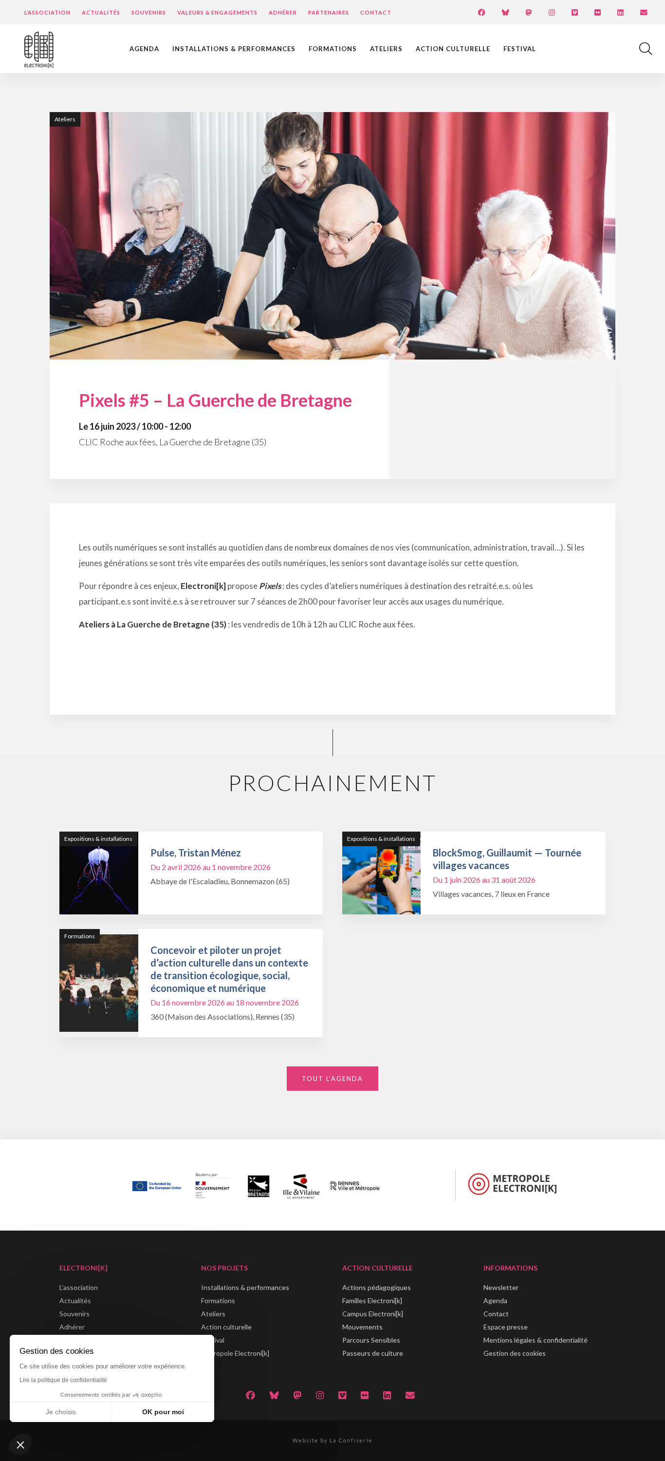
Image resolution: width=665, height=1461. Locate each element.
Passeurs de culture (372, 1353)
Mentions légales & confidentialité (535, 1340)
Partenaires (328, 12)
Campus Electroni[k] (372, 1313)
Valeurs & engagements (217, 12)
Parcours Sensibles (371, 1340)
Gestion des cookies (514, 1353)
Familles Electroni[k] (372, 1300)
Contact (375, 12)
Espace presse (505, 1327)
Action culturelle (453, 49)
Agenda (144, 49)
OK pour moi (163, 1412)
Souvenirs (148, 12)
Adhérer (283, 12)
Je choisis (61, 1412)
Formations (333, 49)
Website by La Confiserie (332, 1440)
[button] (20, 1444)
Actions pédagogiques (376, 1287)
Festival (519, 49)
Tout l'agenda (332, 1078)
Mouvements (362, 1327)
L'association (78, 1287)
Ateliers (386, 49)
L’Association (47, 12)
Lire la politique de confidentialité (63, 1380)
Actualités (101, 12)
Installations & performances (234, 49)
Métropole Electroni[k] (235, 1353)
